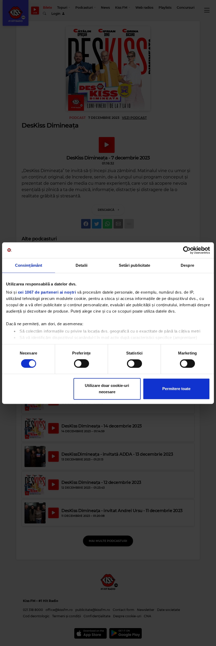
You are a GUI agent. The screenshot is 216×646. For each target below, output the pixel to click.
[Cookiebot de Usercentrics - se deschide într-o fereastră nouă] (187, 250)
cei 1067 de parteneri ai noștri (47, 292)
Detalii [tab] (81, 265)
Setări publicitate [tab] (134, 265)
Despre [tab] (187, 265)
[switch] (81, 364)
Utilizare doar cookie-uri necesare (107, 388)
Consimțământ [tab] (28, 265)
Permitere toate (176, 388)
